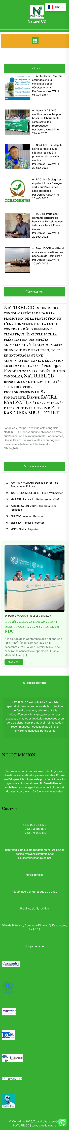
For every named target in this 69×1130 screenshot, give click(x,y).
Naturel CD (37, 21)
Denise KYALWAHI (18, 615)
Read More (14, 662)
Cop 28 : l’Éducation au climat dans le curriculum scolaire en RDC (32, 626)
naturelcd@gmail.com (18, 849)
